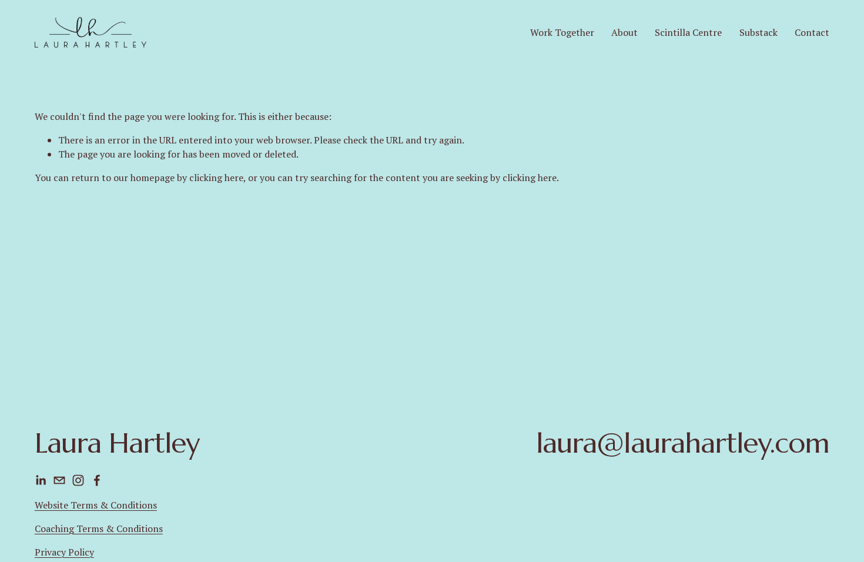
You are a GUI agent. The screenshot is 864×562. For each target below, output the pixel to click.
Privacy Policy (64, 552)
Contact (812, 32)
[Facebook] (97, 480)
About (624, 32)
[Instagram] (78, 480)
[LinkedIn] (40, 480)
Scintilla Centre (688, 32)
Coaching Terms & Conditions (99, 528)
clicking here (216, 177)
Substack (758, 32)
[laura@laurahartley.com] (59, 480)
